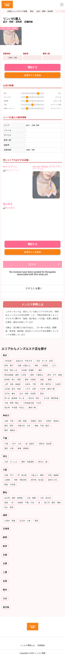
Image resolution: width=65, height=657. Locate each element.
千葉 (5, 438)
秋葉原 (45, 365)
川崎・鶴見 (22, 421)
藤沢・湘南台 (9, 430)
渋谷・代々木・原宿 (44, 361)
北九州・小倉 (25, 521)
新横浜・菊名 (36, 421)
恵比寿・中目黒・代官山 (14, 408)
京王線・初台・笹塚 (12, 389)
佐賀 (5, 581)
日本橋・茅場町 (27, 370)
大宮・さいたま (10, 462)
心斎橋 (7, 480)
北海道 (6, 528)
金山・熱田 (8, 507)
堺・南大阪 (22, 475)
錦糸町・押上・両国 (12, 380)
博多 (36, 521)
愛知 (5, 492)
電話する (32, 67)
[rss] (32, 641)
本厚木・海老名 (52, 421)
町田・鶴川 (8, 365)
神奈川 (6, 415)
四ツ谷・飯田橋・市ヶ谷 (14, 398)
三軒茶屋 (8, 361)
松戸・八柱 (16, 444)
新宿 (42, 394)
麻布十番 (32, 408)
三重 (5, 572)
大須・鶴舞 (31, 498)
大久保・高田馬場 (51, 398)
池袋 (42, 380)
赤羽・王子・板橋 (54, 375)
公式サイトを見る (32, 75)
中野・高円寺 (45, 384)
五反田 (58, 384)
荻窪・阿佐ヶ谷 (10, 370)
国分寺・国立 (34, 398)
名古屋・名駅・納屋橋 (13, 498)
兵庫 (5, 563)
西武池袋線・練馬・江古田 (15, 375)
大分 (5, 598)
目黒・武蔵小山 (24, 365)
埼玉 (5, 456)
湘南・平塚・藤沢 (42, 426)
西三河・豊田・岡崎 (52, 503)
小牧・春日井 (45, 498)
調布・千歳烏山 (36, 375)
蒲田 (40, 370)
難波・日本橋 (9, 484)
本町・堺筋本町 (20, 480)
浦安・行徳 (8, 448)
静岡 (5, 537)
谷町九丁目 (52, 480)
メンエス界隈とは (27, 645)
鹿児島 (6, 607)
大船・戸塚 (8, 421)
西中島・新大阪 (37, 480)
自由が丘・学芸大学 (24, 361)
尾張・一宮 (8, 503)
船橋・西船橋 (23, 448)
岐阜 (5, 546)
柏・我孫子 (30, 444)
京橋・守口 (8, 475)
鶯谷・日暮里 (30, 380)
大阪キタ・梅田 (37, 475)
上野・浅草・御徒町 (12, 384)
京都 (5, 555)
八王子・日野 (30, 389)
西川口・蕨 (42, 462)
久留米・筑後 (9, 521)
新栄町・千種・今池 (26, 503)
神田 (36, 365)
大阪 (5, 469)
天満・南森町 (53, 475)
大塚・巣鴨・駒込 (11, 403)
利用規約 (41, 645)
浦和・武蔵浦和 (27, 462)
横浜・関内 (8, 426)
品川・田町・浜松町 (9, 28)
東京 (5, 355)
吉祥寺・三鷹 (30, 384)
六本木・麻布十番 (47, 389)
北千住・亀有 (9, 394)
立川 (54, 365)
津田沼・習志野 (45, 444)
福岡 (5, 515)
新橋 (50, 380)
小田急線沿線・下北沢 (32, 403)
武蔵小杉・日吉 (24, 426)
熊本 (5, 589)
